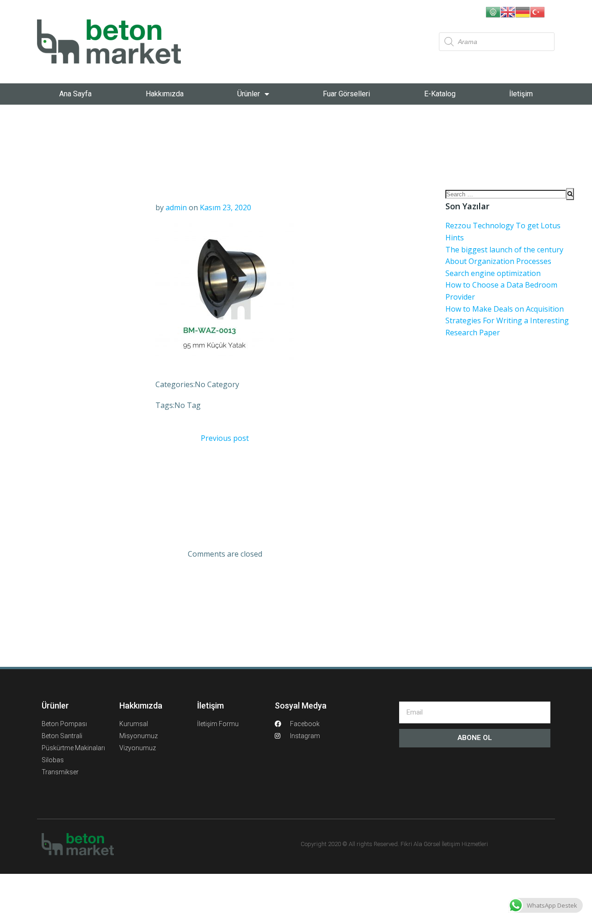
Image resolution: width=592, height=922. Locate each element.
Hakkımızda (165, 93)
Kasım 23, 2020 (225, 207)
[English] (507, 11)
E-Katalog (440, 93)
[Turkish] (537, 11)
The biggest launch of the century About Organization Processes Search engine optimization (504, 261)
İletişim (521, 93)
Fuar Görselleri (346, 93)
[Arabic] (493, 11)
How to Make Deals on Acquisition (504, 309)
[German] (522, 11)
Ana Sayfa (75, 93)
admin (176, 207)
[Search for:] (505, 194)
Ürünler (248, 93)
